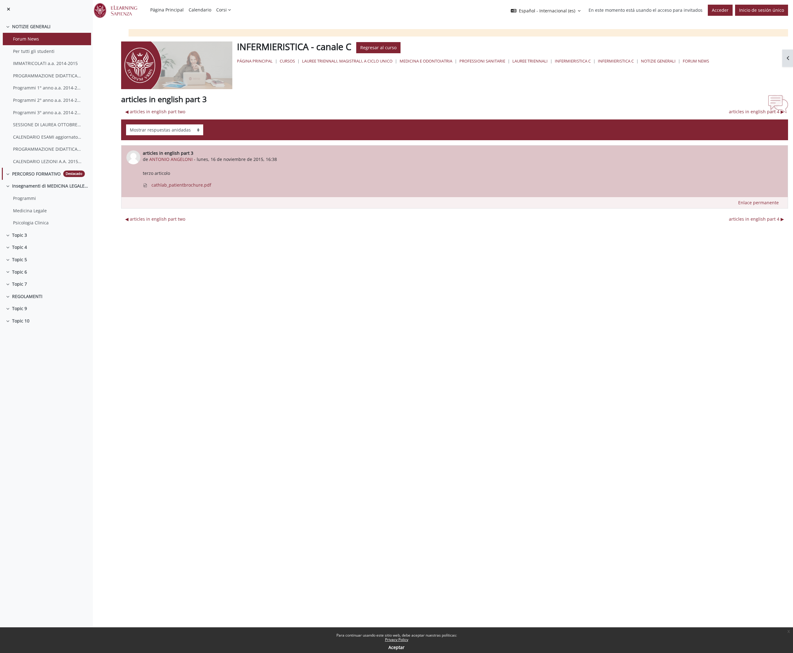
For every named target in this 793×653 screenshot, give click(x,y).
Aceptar (396, 647)
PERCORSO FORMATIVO (36, 174)
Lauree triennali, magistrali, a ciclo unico (347, 61)
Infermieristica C (573, 61)
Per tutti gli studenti (34, 51)
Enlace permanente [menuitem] (758, 202)
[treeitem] (46, 93)
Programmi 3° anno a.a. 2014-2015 (47, 112)
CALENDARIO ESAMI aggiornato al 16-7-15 (47, 137)
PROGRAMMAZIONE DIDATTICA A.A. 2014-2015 (47, 76)
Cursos (287, 61)
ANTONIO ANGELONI (171, 159)
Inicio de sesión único (761, 10)
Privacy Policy (396, 639)
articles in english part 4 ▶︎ (756, 112)
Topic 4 (19, 247)
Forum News (26, 39)
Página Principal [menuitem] (167, 10)
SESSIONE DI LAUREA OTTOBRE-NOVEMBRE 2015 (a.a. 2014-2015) (47, 125)
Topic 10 (20, 321)
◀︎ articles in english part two (155, 112)
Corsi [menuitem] (221, 10)
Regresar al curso (378, 47)
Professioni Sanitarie (482, 61)
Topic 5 (19, 259)
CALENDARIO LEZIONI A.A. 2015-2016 (47, 161)
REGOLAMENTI (27, 296)
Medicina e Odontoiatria (426, 61)
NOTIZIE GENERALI (31, 26)
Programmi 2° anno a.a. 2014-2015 (47, 100)
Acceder (720, 10)
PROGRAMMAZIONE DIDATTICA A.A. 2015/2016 (47, 149)
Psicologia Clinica (31, 223)
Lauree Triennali (530, 61)
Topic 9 (19, 308)
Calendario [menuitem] (200, 10)
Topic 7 (19, 284)
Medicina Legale (30, 211)
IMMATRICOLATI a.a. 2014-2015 (45, 63)
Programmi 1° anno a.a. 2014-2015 (47, 88)
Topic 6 (19, 272)
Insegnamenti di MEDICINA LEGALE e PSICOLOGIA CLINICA (50, 186)
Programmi (24, 198)
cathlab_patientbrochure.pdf (180, 185)
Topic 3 (19, 235)
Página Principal (255, 61)
